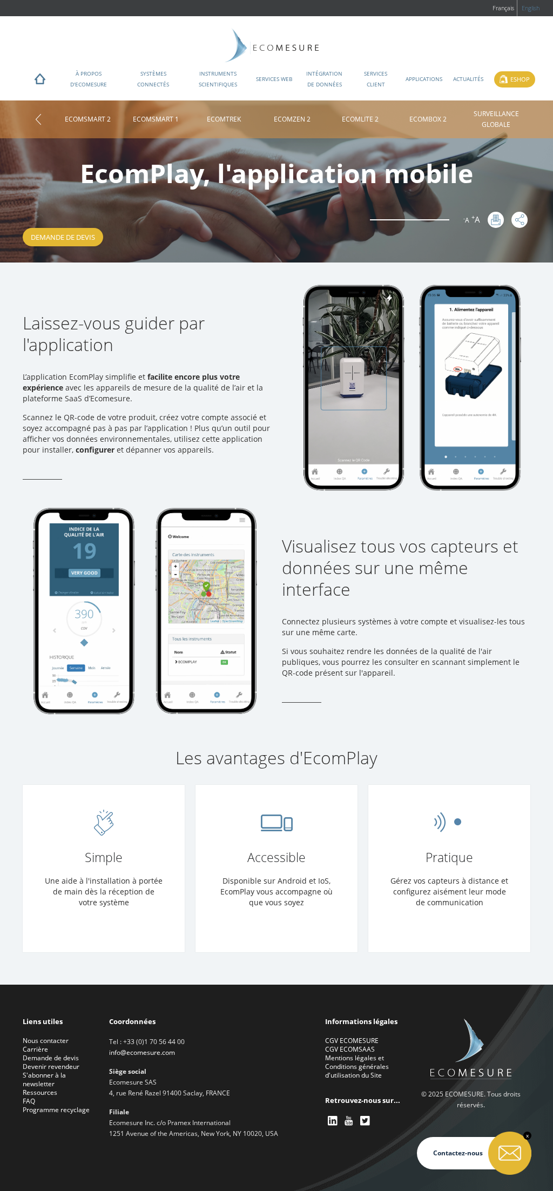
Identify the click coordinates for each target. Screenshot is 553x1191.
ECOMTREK (224, 119)
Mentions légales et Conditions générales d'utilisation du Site (357, 1066)
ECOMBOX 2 (428, 119)
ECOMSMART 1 (156, 119)
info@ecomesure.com (142, 1052)
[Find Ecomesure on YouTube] (349, 1120)
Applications (424, 79)
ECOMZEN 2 (292, 119)
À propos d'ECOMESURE (88, 79)
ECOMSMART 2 (88, 119)
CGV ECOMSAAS (350, 1049)
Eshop (520, 79)
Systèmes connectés (153, 79)
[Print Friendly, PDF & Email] (496, 220)
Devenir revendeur (51, 1066)
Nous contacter (46, 1040)
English (530, 8)
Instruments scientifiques (218, 79)
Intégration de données (324, 79)
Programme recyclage (56, 1109)
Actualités (468, 79)
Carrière (35, 1049)
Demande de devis (63, 237)
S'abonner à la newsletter (44, 1079)
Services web (274, 79)
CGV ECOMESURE (352, 1040)
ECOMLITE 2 (360, 119)
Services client (375, 79)
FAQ (29, 1101)
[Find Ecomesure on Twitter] (365, 1120)
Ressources (40, 1092)
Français (503, 8)
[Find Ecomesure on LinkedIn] (333, 1120)
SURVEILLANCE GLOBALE (496, 119)
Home (40, 81)
